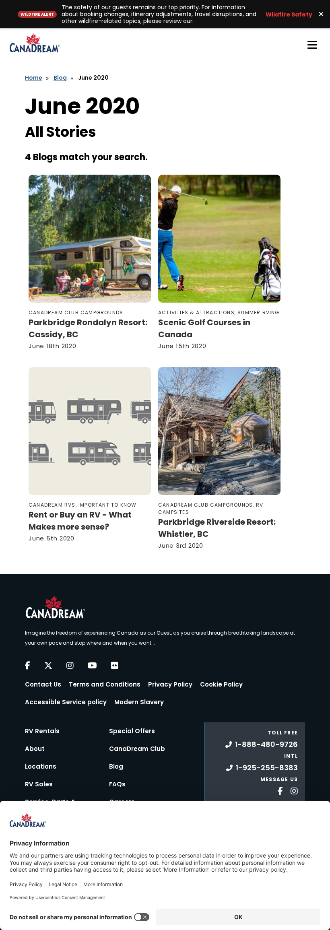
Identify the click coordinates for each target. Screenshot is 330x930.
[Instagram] (70, 666)
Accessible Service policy (66, 702)
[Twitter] (48, 666)
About (35, 748)
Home (33, 78)
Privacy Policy (170, 684)
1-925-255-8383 (267, 768)
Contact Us (43, 684)
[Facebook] (27, 666)
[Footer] (277, 790)
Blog (60, 78)
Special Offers (132, 731)
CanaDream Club (137, 748)
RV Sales (39, 784)
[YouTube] (92, 666)
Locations (40, 766)
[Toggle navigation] (312, 45)
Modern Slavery (139, 702)
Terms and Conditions (104, 684)
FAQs (117, 784)
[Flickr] (114, 666)
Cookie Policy (221, 684)
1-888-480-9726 (266, 744)
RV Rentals (42, 731)
